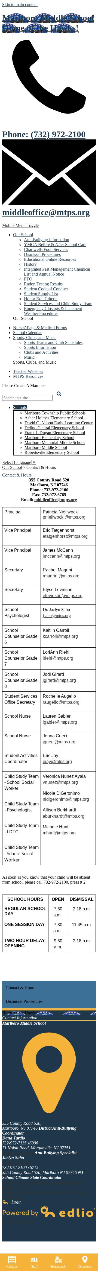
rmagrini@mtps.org (61, 576)
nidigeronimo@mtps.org (66, 799)
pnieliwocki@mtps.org (64, 517)
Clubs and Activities (41, 352)
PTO (28, 279)
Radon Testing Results (43, 284)
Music (29, 357)
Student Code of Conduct (46, 289)
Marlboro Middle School (45, 447)
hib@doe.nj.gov (16, 1182)
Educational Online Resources (50, 259)
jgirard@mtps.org (59, 680)
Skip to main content (20, 4)
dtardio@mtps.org (17, 1152)
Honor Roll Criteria (40, 298)
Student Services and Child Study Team (58, 303)
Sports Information (40, 347)
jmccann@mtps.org (61, 556)
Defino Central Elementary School (54, 427)
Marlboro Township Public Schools (54, 413)
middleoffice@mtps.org (46, 212)
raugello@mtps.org (61, 702)
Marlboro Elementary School (49, 437)
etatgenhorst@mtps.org (65, 536)
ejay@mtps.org (57, 761)
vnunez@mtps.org (60, 782)
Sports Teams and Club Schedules (53, 342)
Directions (85, 1267)
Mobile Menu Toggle (20, 225)
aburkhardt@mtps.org (63, 816)
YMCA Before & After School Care (55, 244)
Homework (58, 1267)
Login (12, 1202)
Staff (34, 1267)
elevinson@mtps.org (62, 595)
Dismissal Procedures (42, 254)
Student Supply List (41, 293)
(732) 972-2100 (58, 134)
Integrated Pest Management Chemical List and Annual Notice (57, 271)
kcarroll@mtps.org (60, 636)
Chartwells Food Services (46, 249)
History (30, 264)
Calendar (12, 1267)
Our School (12, 467)
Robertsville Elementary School (51, 452)
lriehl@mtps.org (58, 658)
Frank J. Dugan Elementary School (54, 432)
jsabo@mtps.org (57, 615)
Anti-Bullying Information (46, 239)
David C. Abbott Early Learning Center (58, 422)
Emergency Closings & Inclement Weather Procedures (53, 311)
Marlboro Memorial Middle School (54, 442)
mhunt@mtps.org (59, 833)
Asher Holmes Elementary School (53, 418)
